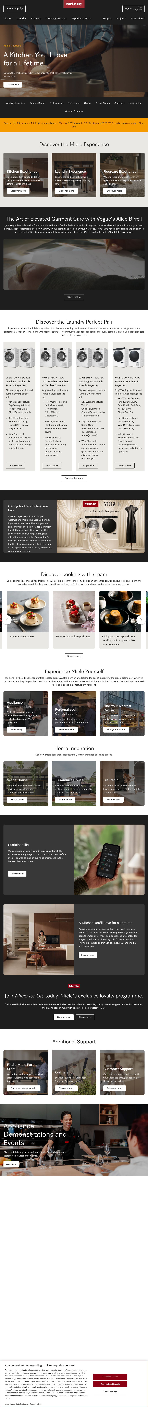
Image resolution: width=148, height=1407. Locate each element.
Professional (137, 18)
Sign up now (63, 1017)
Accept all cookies (110, 1377)
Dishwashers (56, 103)
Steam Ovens (103, 103)
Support (107, 18)
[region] (74, 1384)
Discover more (12, 85)
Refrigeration (135, 103)
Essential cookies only (110, 1384)
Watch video (74, 297)
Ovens (87, 103)
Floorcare (35, 18)
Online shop (12, 9)
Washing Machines (15, 103)
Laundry (21, 18)
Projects (121, 18)
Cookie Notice (35, 1404)
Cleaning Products (56, 18)
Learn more (11, 1164)
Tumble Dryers (37, 103)
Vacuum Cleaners (74, 111)
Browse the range (74, 478)
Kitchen (7, 18)
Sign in (128, 9)
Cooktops (119, 103)
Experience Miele (81, 18)
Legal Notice (10, 1404)
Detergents (73, 103)
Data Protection (22, 1404)
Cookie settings (110, 1392)
